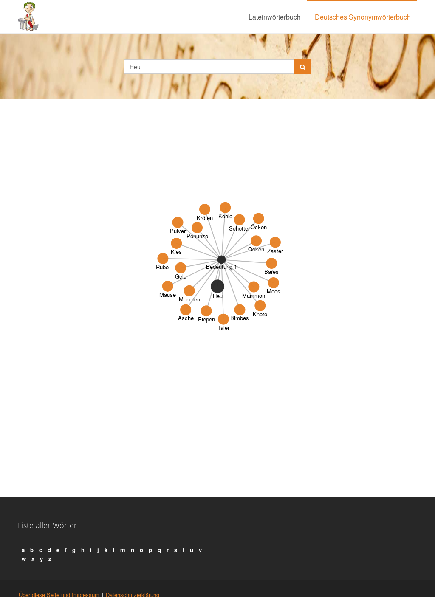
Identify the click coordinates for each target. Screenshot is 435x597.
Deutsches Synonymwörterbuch (363, 17)
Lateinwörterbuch (275, 17)
